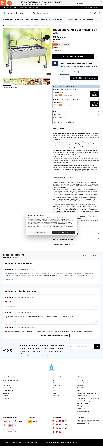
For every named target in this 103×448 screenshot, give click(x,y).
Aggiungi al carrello (74, 56)
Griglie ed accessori (25, 25)
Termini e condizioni (16, 442)
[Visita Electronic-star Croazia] (53, 428)
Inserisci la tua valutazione (88, 256)
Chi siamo (80, 380)
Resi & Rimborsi (82, 385)
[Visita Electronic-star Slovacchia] (57, 424)
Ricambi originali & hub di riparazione (88, 398)
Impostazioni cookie (83, 411)
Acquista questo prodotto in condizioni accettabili (68, 99)
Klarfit (54, 393)
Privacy (5, 442)
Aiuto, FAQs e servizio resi (93, 7)
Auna (54, 380)
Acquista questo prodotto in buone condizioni (67, 89)
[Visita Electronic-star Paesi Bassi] (53, 432)
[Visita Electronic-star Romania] (57, 428)
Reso (78, 390)
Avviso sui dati (81, 408)
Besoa (54, 390)
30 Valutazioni (55, 41)
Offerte (70, 19)
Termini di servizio (81, 423)
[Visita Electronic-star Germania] (53, 421)
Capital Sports (56, 385)
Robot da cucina (8, 383)
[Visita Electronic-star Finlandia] (63, 428)
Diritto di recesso (82, 395)
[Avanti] (102, 19)
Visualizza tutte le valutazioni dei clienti (54, 335)
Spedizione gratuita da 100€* (30, 7)
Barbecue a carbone (38, 25)
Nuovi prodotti (80, 19)
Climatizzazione (8, 388)
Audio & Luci (7, 398)
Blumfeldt (55, 383)
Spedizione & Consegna (84, 401)
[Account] (91, 13)
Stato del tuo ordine (83, 388)
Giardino (5, 395)
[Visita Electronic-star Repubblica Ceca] (60, 424)
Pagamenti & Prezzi (83, 403)
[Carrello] (99, 13)
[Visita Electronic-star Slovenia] (60, 432)
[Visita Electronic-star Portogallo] (57, 432)
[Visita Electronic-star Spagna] (53, 424)
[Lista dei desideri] (95, 13)
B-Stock (90, 19)
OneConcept (56, 395)
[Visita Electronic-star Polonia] (66, 424)
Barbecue (6, 393)
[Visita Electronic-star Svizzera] (60, 421)
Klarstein (55, 388)
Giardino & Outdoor (12, 25)
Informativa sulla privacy (84, 421)
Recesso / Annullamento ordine (86, 393)
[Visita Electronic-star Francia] (63, 421)
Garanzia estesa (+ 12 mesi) (70, 72)
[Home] (5, 25)
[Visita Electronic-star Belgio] (66, 428)
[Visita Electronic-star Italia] (66, 421)
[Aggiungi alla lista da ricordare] (97, 56)
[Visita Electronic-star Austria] (57, 421)
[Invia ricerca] (34, 13)
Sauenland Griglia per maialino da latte (56, 25)
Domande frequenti (83, 383)
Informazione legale (31, 442)
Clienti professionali (83, 406)
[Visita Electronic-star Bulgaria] (60, 428)
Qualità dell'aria (8, 390)
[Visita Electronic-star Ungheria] (63, 424)
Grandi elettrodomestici (10, 380)
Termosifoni (6, 385)
